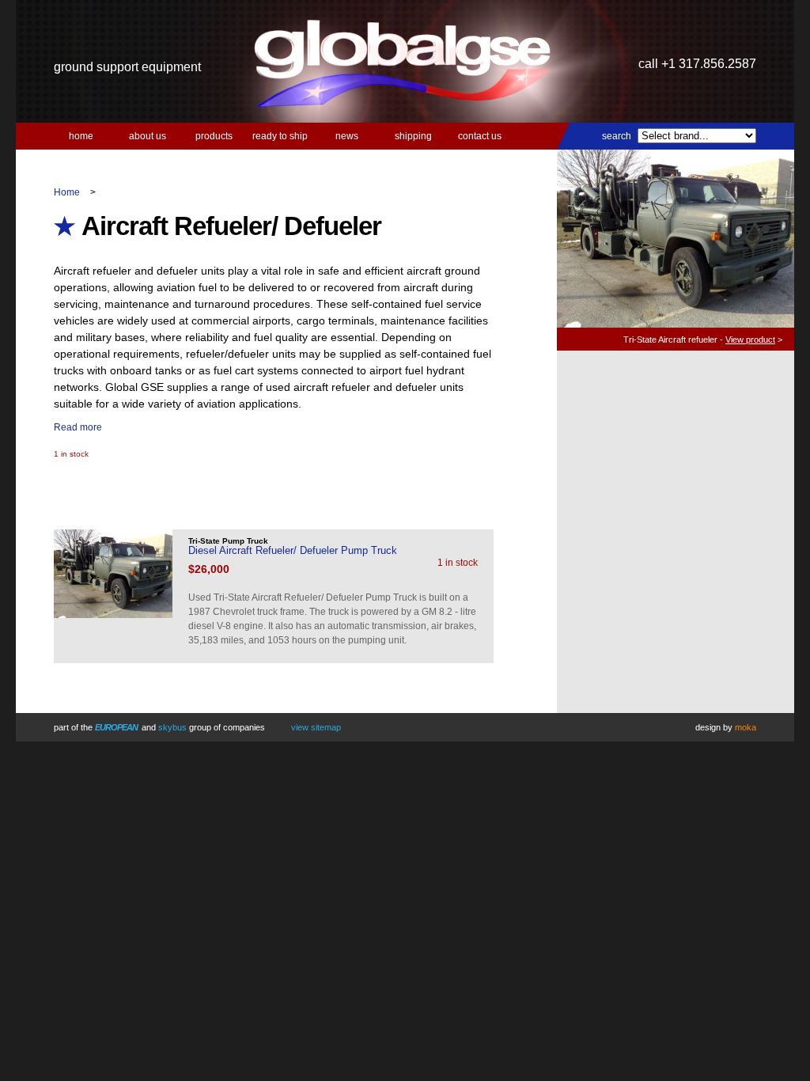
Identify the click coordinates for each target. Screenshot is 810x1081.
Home (81, 136)
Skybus (172, 727)
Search (616, 136)
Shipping (413, 136)
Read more (78, 427)
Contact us (480, 136)
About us (147, 136)
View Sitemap (316, 727)
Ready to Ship (280, 136)
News (346, 136)
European (116, 727)
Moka (745, 727)
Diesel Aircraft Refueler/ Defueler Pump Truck (292, 550)
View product (750, 339)
